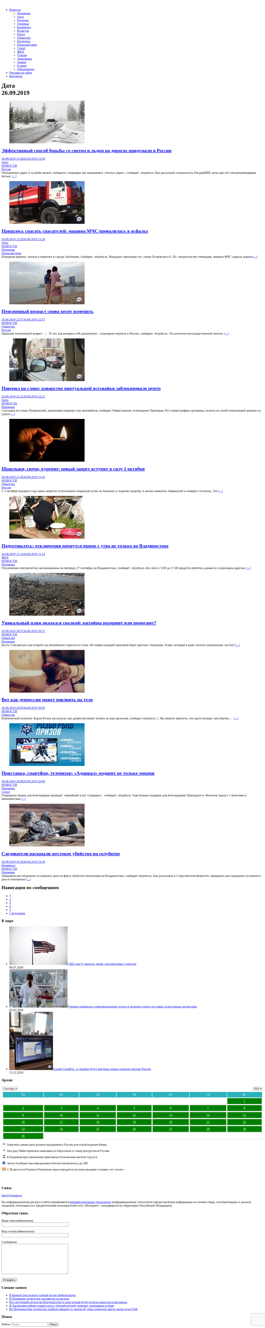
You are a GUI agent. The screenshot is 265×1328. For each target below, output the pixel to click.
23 (23, 1129)
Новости (15, 9)
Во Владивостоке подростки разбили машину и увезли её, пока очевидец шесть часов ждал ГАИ (73, 1309)
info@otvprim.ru (12, 1195)
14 (208, 1115)
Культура (23, 30)
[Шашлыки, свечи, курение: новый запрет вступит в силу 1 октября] (47, 460)
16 (23, 1122)
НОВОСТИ (9, 165)
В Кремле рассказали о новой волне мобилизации (42, 1295)
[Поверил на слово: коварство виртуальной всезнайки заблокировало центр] (47, 380)
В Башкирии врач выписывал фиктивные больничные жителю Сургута (52, 1157)
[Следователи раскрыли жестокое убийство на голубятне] (47, 845)
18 (97, 1122)
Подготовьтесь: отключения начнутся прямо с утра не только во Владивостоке (85, 545)
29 (244, 1129)
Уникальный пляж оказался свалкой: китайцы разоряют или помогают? (79, 622)
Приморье (23, 13)
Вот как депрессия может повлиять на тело (47, 699)
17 (61, 1122)
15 (244, 1115)
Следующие (17, 913)
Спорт (21, 48)
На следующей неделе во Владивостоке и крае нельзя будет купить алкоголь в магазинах (68, 1302)
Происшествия (27, 44)
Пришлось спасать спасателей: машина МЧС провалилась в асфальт (75, 231)
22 (244, 1122)
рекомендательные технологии (90, 1202)
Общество (23, 37)
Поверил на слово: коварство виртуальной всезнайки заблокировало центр (81, 388)
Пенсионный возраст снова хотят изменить (48, 311)
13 (170, 1115)
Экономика (24, 58)
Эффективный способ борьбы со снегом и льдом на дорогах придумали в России (86, 150)
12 (134, 1115)
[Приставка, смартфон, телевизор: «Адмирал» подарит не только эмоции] (47, 765)
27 (170, 1129)
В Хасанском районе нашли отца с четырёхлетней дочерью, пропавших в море (61, 1305)
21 (208, 1122)
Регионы (23, 20)
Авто (20, 16)
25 (97, 1129)
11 (97, 1115)
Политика (23, 41)
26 (134, 1129)
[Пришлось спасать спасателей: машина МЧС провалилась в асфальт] (47, 222)
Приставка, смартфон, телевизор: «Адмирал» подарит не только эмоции (78, 773)
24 (61, 1129)
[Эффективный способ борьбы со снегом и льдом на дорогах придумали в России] (47, 142)
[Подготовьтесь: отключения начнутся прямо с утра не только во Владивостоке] (47, 537)
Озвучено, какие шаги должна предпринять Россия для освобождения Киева (57, 1144)
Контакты (15, 76)
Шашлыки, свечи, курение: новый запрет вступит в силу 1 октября (73, 468)
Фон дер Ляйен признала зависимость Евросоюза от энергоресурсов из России (58, 1150)
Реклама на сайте (20, 72)
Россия (6, 169)
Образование (25, 69)
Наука (21, 34)
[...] (14, 176)
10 (61, 1115)
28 (208, 1129)
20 (170, 1122)
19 (134, 1122)
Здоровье (23, 23)
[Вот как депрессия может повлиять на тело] (47, 691)
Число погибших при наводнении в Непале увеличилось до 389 (47, 1163)
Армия (21, 62)
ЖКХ (20, 51)
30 (23, 1136)
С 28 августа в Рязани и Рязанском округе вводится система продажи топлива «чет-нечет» (65, 1169)
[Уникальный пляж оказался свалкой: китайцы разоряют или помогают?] (47, 614)
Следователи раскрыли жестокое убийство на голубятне (61, 853)
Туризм (22, 55)
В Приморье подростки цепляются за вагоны (39, 1298)
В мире (22, 65)
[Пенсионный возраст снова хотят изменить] (47, 303)
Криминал (24, 27)
